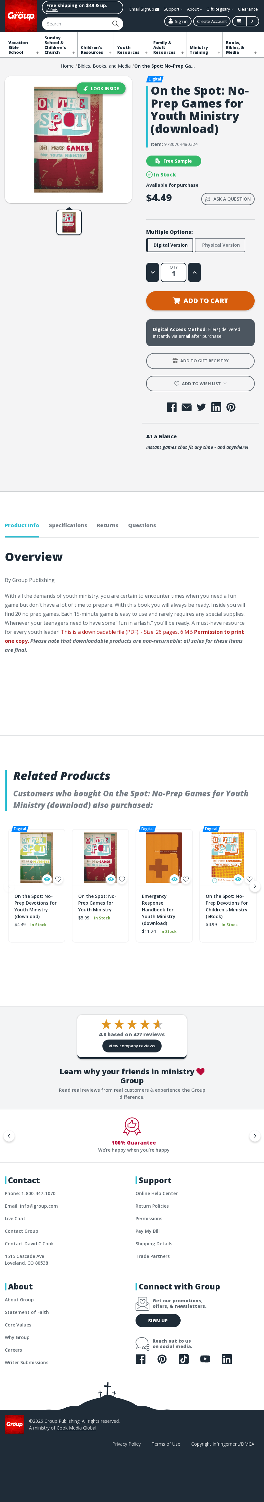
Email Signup (142, 9)
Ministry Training (199, 50)
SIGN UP (158, 1320)
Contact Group (21, 1231)
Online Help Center (157, 1193)
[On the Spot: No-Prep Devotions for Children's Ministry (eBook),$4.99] (228, 858)
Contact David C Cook (29, 1244)
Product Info (22, 525)
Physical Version (221, 245)
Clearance (248, 9)
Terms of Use (166, 1444)
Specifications (68, 525)
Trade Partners (153, 1256)
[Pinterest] (231, 407)
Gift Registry (218, 9)
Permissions (149, 1218)
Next (255, 886)
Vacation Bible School (18, 47)
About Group (19, 1300)
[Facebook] (172, 407)
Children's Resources (92, 50)
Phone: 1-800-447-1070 (30, 1193)
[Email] (187, 407)
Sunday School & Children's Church (55, 45)
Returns (107, 525)
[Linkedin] (216, 407)
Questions (142, 525)
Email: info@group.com (31, 1206)
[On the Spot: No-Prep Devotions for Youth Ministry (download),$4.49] (37, 858)
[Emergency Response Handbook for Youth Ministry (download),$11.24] (164, 858)
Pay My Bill (148, 1231)
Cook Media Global (76, 1428)
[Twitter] (201, 407)
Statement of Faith (27, 1312)
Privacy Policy (126, 1444)
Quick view (47, 879)
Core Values (18, 1325)
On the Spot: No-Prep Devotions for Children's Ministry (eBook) (227, 906)
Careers (13, 1350)
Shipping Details (154, 1244)
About (193, 9)
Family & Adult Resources (164, 47)
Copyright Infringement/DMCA (222, 1444)
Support (172, 9)
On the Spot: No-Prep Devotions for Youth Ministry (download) (35, 906)
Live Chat (15, 1218)
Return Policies (152, 1206)
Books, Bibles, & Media (235, 47)
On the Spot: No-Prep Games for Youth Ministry (97, 903)
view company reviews (132, 1046)
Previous (9, 886)
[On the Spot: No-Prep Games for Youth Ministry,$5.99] (100, 858)
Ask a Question (232, 199)
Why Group (17, 1337)
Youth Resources (128, 50)
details (52, 9)
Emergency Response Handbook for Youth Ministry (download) (158, 909)
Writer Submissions (26, 1362)
